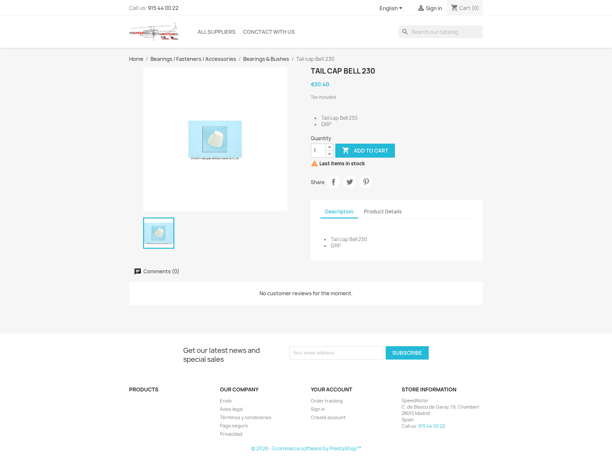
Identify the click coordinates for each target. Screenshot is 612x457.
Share (333, 181)
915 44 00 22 (163, 7)
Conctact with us (269, 31)
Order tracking (327, 401)
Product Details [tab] (383, 211)
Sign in (318, 409)
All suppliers (217, 31)
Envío (226, 401)
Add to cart (365, 150)
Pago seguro (234, 426)
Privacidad (231, 434)
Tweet (349, 181)
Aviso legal (231, 409)
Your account (331, 389)
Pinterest (366, 181)
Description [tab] (339, 211)
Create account (328, 417)
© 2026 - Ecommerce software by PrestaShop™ (306, 448)
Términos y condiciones (246, 417)
